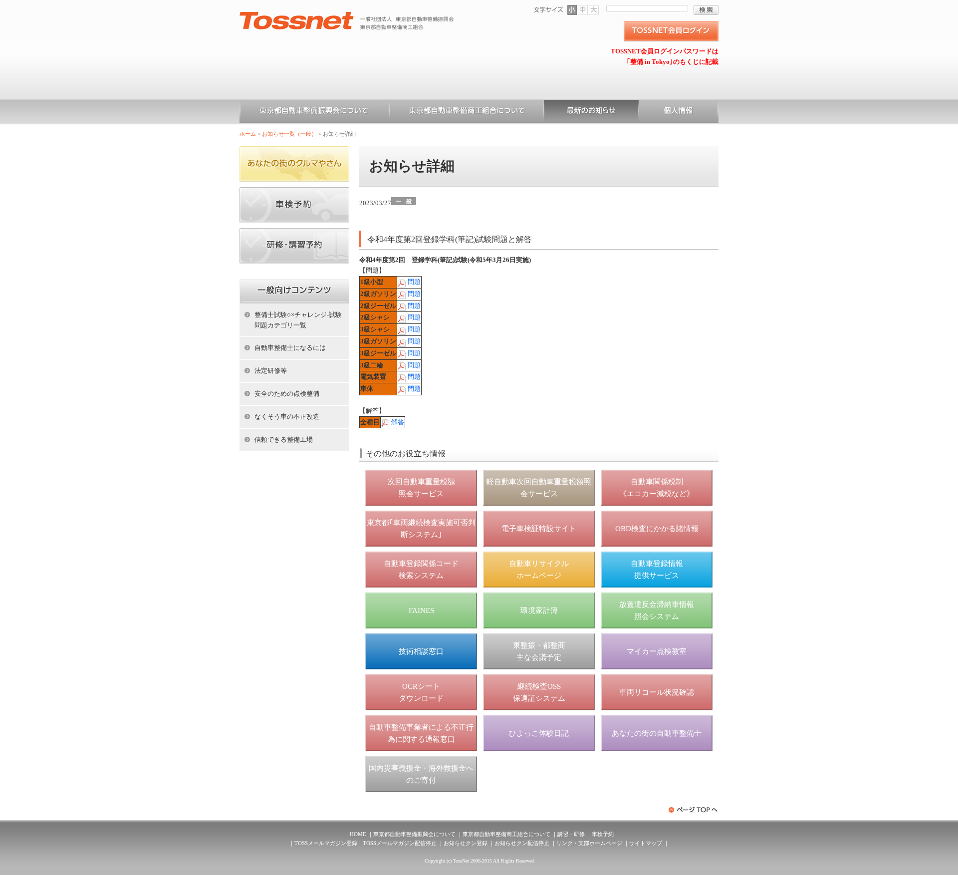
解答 (397, 422)
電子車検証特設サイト (538, 529)
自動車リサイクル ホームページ (539, 570)
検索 (706, 10)
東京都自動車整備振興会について (314, 112)
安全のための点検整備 (286, 393)
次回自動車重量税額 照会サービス (421, 488)
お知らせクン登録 (465, 843)
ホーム (248, 134)
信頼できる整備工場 (283, 439)
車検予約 (603, 834)
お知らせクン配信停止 (521, 843)
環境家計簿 (539, 610)
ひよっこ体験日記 (539, 733)
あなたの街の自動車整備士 (657, 733)
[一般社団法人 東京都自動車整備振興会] (347, 15)
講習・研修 (571, 834)
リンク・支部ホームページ (589, 843)
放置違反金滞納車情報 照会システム (656, 610)
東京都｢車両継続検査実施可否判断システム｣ (421, 529)
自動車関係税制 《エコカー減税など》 (656, 488)
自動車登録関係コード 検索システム (421, 570)
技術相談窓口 (421, 651)
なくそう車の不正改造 (286, 416)
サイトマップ (645, 843)
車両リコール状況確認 (656, 692)
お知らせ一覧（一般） (591, 112)
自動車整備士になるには (290, 347)
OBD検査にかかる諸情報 (657, 529)
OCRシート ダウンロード (421, 692)
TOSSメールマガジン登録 (325, 843)
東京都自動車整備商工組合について (466, 112)
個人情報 (678, 112)
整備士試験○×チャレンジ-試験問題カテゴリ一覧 (298, 320)
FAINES (421, 610)
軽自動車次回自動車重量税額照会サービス (538, 488)
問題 (414, 282)
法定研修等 (270, 370)
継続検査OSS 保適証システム (539, 692)
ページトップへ (693, 810)
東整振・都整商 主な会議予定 (539, 651)
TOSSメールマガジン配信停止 (400, 843)
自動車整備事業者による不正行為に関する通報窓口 (421, 733)
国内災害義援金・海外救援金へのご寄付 (421, 774)
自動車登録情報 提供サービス (657, 570)
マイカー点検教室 (657, 651)
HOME (358, 834)
